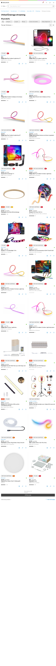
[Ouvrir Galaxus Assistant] (50, 3)
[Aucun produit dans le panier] (53, 3)
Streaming (38, 11)
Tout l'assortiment (5, 11)
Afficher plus (28, 495)
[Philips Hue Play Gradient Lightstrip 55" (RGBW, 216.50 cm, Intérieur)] (14, 124)
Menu (4, 6)
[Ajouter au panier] (26, 63)
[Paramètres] (43, 3)
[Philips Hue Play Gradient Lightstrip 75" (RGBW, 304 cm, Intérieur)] (14, 47)
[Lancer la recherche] (8, 6)
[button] (7, 53)
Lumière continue (33, 401)
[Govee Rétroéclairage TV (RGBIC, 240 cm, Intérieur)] (14, 162)
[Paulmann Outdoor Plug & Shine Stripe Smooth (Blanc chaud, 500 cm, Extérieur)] (14, 431)
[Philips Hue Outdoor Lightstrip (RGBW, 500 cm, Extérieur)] (14, 316)
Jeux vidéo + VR (30, 11)
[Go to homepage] (5, 2)
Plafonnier (31, 93)
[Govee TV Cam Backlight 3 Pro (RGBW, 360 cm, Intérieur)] (14, 239)
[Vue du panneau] (50, 25)
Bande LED (3, 55)
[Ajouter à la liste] (22, 63)
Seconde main (14, 11)
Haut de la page (51, 499)
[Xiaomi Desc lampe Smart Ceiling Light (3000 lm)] (14, 469)
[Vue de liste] (53, 25)
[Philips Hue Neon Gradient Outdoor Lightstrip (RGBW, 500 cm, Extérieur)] (14, 277)
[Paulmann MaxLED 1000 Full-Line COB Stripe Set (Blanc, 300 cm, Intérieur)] (14, 354)
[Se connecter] (46, 2)
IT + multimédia (22, 11)
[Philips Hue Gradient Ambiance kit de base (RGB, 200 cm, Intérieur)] (14, 85)
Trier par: (3, 25)
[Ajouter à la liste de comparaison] (19, 63)
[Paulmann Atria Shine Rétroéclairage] (14, 200)
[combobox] (3, 21)
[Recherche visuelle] (53, 6)
